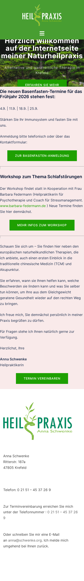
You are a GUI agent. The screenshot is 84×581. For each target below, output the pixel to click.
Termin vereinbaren (42, 378)
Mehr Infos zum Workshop (42, 225)
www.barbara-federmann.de (23, 206)
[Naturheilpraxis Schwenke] (42, 15)
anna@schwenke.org (25, 540)
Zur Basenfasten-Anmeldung (42, 155)
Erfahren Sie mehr (42, 85)
